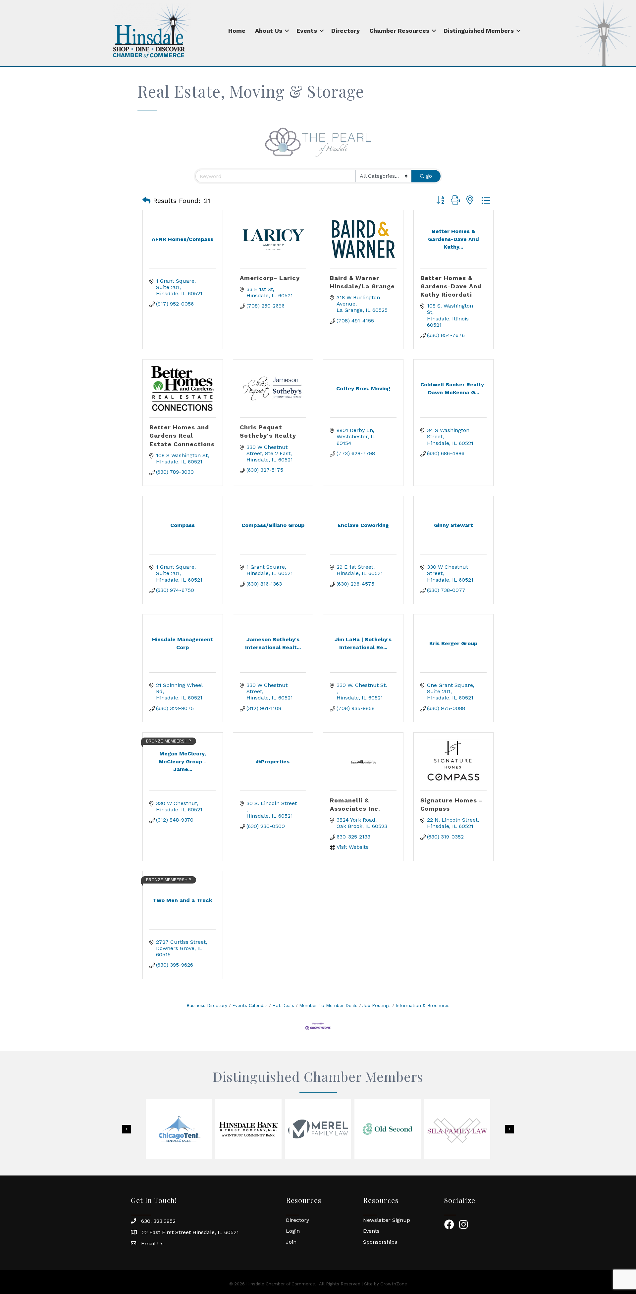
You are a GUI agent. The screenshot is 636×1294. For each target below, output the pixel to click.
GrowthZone (393, 1283)
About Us (268, 30)
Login (293, 1231)
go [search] (429, 176)
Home (236, 30)
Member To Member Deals (328, 1005)
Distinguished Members (479, 30)
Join (291, 1242)
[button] (146, 201)
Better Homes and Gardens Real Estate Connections (182, 435)
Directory (345, 30)
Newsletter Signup (386, 1220)
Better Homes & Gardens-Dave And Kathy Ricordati (450, 286)
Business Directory (206, 1005)
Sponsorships (380, 1242)
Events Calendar (249, 1005)
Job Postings (376, 1005)
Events (306, 30)
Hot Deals (283, 1005)
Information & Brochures (423, 1005)
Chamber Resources (399, 30)
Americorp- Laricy (270, 277)
